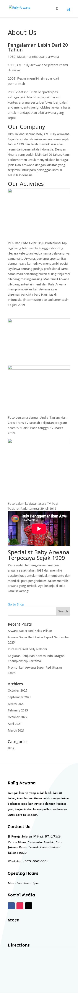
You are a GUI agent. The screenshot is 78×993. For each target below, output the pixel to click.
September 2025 (19, 697)
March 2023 (16, 704)
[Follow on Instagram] (19, 905)
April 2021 (15, 724)
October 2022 (17, 717)
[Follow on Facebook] (11, 905)
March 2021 (16, 730)
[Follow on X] (28, 905)
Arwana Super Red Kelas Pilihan (30, 631)
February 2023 (18, 710)
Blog (11, 748)
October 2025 (17, 690)
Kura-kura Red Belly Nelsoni (27, 649)
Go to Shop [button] (16, 604)
